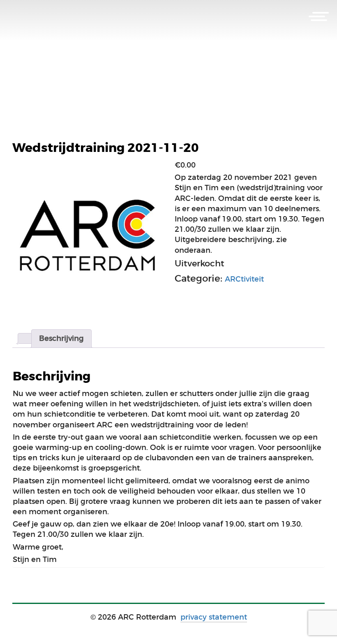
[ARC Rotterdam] (28, 17)
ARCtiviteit (244, 279)
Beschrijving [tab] (61, 338)
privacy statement (213, 617)
